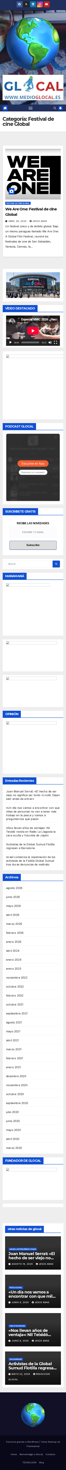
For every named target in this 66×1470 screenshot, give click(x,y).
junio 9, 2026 (20, 1302)
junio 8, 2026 (20, 1340)
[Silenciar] (50, 342)
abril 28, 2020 (17, 221)
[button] (54, 108)
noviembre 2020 (17, 1085)
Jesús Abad (39, 221)
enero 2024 (13, 959)
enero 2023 (13, 968)
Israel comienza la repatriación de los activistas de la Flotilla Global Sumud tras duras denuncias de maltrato (31, 860)
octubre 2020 (15, 1094)
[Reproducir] (10, 342)
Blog (41, 1462)
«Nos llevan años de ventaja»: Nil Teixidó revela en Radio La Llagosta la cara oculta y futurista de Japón (31, 831)
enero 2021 (13, 1067)
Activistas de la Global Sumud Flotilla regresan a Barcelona (32, 1368)
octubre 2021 (14, 1004)
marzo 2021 (13, 1049)
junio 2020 (13, 1121)
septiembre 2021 (17, 1013)
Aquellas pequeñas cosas (22, 1249)
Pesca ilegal (15, 1288)
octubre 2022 (15, 986)
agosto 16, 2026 (23, 1264)
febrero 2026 (15, 932)
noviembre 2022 (16, 977)
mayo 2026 (13, 906)
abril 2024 (12, 950)
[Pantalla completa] (55, 342)
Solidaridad (15, 1359)
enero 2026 (13, 941)
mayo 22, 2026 (21, 1374)
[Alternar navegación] (30, 108)
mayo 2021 (13, 1031)
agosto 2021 (14, 1022)
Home (14, 1454)
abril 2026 (12, 915)
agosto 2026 (14, 888)
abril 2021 (12, 1040)
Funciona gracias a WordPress (22, 1441)
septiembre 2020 (17, 1103)
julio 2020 (12, 1112)
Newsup (52, 1441)
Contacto (50, 1454)
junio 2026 (13, 897)
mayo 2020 (13, 1130)
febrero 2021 (14, 1058)
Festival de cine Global (18, 203)
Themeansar (33, 1446)
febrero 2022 (14, 995)
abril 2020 (12, 1139)
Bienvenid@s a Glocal (31, 1454)
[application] (33, 331)
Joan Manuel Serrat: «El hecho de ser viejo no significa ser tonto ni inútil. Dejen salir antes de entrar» (33, 795)
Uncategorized (17, 1326)
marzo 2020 (14, 1148)
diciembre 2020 (16, 1076)
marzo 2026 (14, 923)
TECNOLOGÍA (29, 1462)
